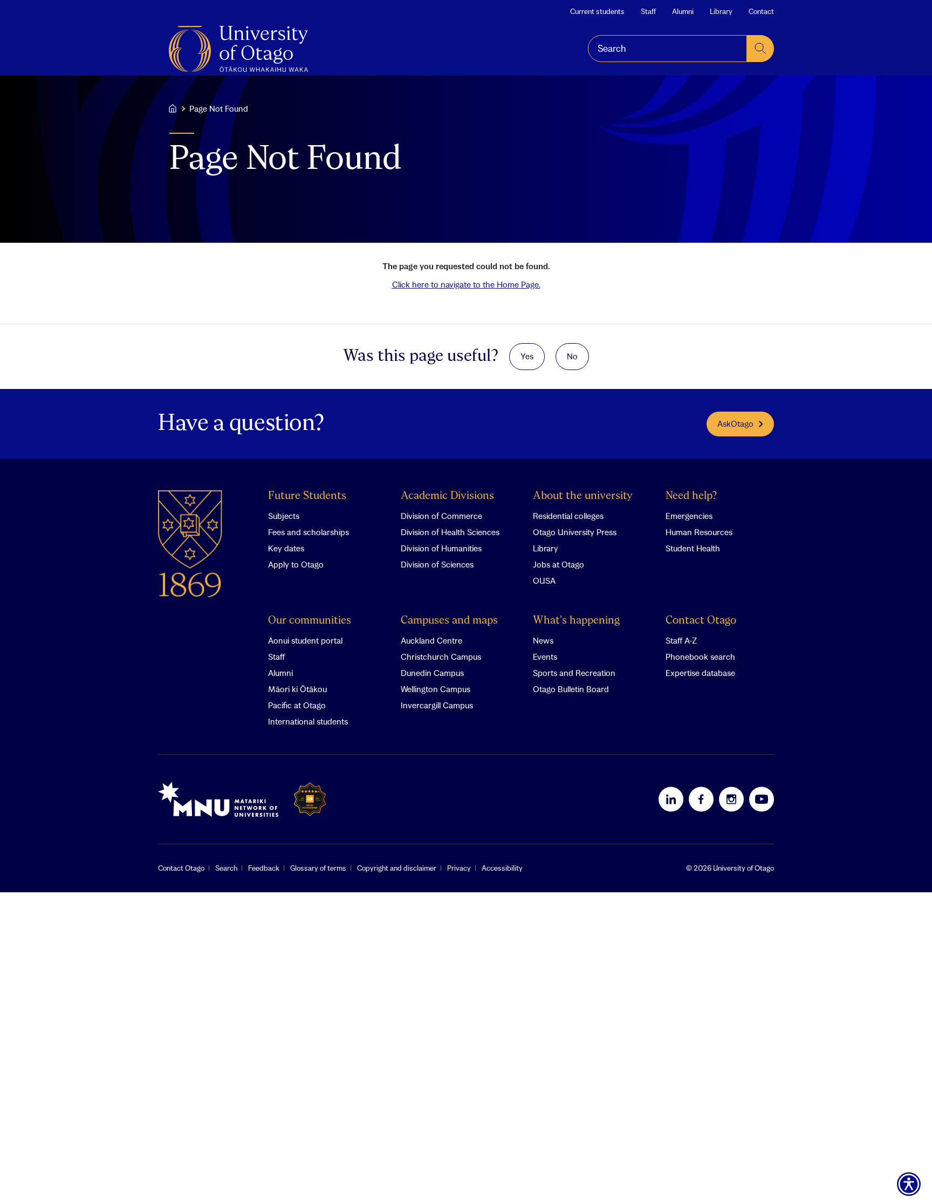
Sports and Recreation (574, 672)
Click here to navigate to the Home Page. (466, 284)
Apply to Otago (296, 564)
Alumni (683, 11)
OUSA (544, 580)
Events (545, 656)
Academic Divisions (447, 496)
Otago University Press (574, 532)
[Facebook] (701, 799)
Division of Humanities (441, 548)
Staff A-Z (681, 640)
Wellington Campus (435, 689)
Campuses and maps (449, 620)
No (572, 356)
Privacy (459, 868)
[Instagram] (731, 799)
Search (226, 868)
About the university (583, 496)
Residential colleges (568, 515)
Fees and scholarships (308, 532)
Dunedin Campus (432, 672)
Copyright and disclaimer (396, 868)
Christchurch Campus (441, 656)
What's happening (576, 620)
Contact (761, 11)
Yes (526, 356)
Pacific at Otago (297, 705)
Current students (597, 11)
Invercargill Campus (437, 705)
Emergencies (689, 515)
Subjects (283, 515)
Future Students (307, 496)
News (543, 640)
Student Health (693, 548)
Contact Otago (701, 620)
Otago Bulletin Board (571, 689)
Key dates (286, 548)
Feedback (263, 868)
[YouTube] (761, 799)
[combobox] (667, 48)
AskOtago (735, 423)
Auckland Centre (431, 640)
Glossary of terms (318, 868)
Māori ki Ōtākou (297, 689)
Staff (648, 11)
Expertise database (700, 672)
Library (721, 11)
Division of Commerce (441, 515)
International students (308, 721)
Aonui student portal (305, 640)
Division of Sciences (437, 564)
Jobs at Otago (558, 564)
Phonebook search (700, 656)
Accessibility (502, 868)
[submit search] (760, 48)
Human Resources (699, 532)
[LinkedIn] (671, 799)
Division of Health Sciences (450, 532)
